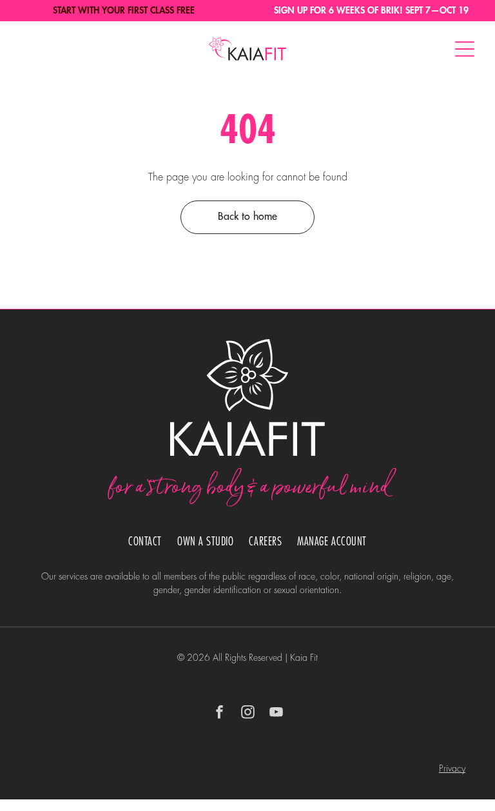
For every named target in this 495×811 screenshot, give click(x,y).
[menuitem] (145, 541)
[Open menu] (464, 49)
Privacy (452, 768)
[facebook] (219, 713)
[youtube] (276, 713)
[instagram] (247, 713)
